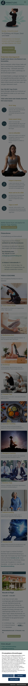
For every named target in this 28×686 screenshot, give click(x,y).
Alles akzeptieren (8, 675)
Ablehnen (20, 675)
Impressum (13, 684)
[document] (14, 663)
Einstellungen (14, 679)
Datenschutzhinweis (21, 684)
